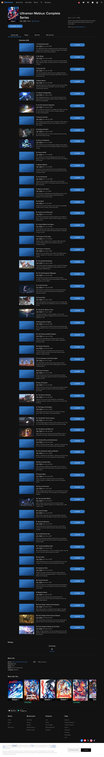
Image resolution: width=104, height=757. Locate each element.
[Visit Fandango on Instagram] (91, 740)
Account (29, 722)
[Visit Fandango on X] (88, 740)
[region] (52, 750)
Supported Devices (69, 722)
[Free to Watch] (31, 690)
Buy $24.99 (16, 26)
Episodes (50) (14, 35)
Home (9, 720)
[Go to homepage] (7, 2)
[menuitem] (88, 2)
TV (8, 725)
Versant (14, 745)
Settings (29, 725)
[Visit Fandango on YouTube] (85, 740)
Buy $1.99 (77, 45)
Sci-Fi (17, 662)
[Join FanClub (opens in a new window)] (79, 2)
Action (13, 662)
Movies (9, 722)
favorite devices (80, 27)
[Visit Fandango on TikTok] (94, 740)
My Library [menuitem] (48, 2)
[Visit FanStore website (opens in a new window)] (93, 2)
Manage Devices (31, 727)
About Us (67, 720)
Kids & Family (23, 662)
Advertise (67, 732)
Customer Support (69, 725)
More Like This (50, 35)
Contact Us (67, 730)
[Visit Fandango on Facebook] (81, 740)
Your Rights (53, 746)
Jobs (66, 737)
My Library (29, 720)
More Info (37, 35)
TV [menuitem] (41, 2)
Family (47, 722)
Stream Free (11, 727)
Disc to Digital (49, 725)
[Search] (102, 2)
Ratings (26, 35)
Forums (66, 727)
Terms (32, 745)
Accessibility (68, 735)
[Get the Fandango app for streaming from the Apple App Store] (12, 710)
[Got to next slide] (96, 690)
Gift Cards (48, 730)
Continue (86, 750)
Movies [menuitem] (36, 2)
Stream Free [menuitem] (19, 2)
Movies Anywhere (50, 727)
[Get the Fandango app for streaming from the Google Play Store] (22, 710)
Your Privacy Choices (74, 750)
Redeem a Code (31, 730)
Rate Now (52, 651)
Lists (47, 720)
